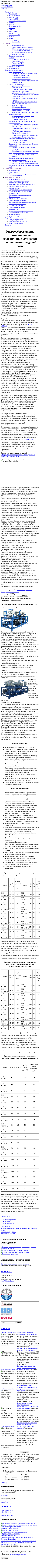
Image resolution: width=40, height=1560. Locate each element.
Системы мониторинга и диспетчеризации (23, 174)
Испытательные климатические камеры (22, 184)
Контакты (12, 29)
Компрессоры (13, 172)
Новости (11, 24)
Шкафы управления (15, 176)
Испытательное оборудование (18, 183)
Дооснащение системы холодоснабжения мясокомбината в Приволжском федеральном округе (27, 1405)
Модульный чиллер (18, 61)
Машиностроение (14, 197)
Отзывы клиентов (14, 15)
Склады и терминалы (16, 205)
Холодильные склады (16, 105)
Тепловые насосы (14, 68)
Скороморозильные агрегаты (22, 52)
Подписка (12, 36)
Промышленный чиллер (20, 59)
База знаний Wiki (14, 35)
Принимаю (5, 1558)
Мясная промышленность (17, 200)
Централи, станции (15, 66)
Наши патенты (13, 17)
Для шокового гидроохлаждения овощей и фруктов (23, 116)
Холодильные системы (16, 54)
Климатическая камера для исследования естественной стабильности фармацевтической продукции (18, 1367)
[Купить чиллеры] (9, 1254)
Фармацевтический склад (20, 110)
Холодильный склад (19, 107)
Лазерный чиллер (18, 65)
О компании (9, 12)
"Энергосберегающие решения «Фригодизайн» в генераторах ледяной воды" (18, 455)
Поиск (11, 38)
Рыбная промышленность (17, 204)
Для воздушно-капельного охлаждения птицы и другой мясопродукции (25, 136)
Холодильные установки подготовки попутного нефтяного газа (21, 159)
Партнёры (12, 22)
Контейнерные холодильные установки (25, 151)
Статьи (11, 33)
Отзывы (17, 1537)
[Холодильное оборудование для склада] (14, 1250)
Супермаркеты (13, 209)
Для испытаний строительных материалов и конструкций (22, 90)
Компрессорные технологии (18, 221)
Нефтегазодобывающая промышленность (22, 202)
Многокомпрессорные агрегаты (22, 47)
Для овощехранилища (19, 119)
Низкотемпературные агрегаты (22, 49)
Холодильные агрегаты (16, 45)
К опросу (4, 1483)
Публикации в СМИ (15, 26)
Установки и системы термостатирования (22, 139)
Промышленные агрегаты (21, 51)
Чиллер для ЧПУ (17, 63)
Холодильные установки (17, 56)
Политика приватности (18, 1555)
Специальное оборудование (14, 70)
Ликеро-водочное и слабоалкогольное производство (19, 1525)
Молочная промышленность (18, 198)
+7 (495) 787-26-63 (7, 7)
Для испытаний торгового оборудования (21, 86)
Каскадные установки (16, 220)
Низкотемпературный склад (21, 109)
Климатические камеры (16, 84)
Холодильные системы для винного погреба (23, 153)
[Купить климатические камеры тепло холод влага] (15, 1252)
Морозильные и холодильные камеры (24, 73)
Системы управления (16, 223)
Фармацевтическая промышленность (21, 211)
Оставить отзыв (14, 216)
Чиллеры (11, 58)
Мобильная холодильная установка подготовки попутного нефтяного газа (25, 162)
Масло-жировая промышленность (20, 195)
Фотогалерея (13, 31)
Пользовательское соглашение (11, 1541)
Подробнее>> (28, 439)
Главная (3, 1537)
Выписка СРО (13, 19)
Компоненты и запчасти (13, 168)
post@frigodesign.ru (7, 5)
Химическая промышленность (19, 212)
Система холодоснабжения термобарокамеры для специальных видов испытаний (19, 1333)
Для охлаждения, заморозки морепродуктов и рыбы (21, 132)
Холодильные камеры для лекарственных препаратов (21, 78)
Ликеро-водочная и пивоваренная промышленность (20, 192)
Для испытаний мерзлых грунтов (23, 93)
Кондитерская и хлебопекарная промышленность (19, 187)
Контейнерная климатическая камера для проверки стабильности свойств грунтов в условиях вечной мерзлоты (19, 1425)
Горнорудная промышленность (19, 181)
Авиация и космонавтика (17, 179)
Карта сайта (16, 42)
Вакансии (12, 28)
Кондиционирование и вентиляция (20, 190)
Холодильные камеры (16, 72)
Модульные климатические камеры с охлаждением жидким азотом (24, 102)
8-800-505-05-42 (6, 8)
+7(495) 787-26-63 (7, 1510)
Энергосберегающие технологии (16, 218)
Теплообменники (14, 170)
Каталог (7, 43)
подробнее (4, 1495)
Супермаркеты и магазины (11, 1534)
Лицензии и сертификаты (17, 21)
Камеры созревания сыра (20, 75)
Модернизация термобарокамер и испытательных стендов (27, 1349)
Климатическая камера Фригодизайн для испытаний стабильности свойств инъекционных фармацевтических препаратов (20, 1388)
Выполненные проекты (12, 177)
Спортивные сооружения (17, 207)
